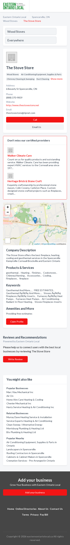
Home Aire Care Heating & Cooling (24, 399)
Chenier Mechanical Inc (18, 403)
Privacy (34, 514)
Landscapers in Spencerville (21, 449)
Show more (57, 78)
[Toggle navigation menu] (65, 6)
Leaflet (37, 243)
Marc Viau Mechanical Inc (19, 392)
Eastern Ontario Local (14, 17)
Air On (9, 395)
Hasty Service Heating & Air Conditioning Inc (30, 407)
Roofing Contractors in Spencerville (25, 453)
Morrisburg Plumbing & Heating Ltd (25, 428)
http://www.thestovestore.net (22, 105)
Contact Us (56, 508)
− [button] (8, 212)
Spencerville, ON (41, 17)
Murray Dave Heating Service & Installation (29, 417)
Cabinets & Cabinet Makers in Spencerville (28, 456)
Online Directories (26, 508)
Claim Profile (16, 321)
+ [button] (8, 207)
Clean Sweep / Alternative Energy (24, 424)
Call (35, 119)
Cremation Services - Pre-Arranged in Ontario (30, 460)
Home (10, 508)
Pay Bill (44, 514)
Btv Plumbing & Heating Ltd (21, 432)
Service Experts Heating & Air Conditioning (29, 420)
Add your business (35, 492)
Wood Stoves (10, 20)
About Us (43, 508)
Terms (25, 514)
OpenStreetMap (49, 243)
